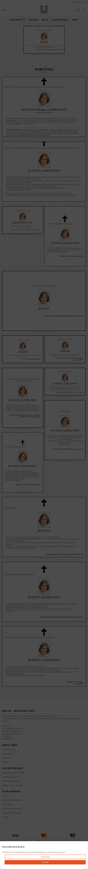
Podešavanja (45, 857)
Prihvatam (45, 862)
